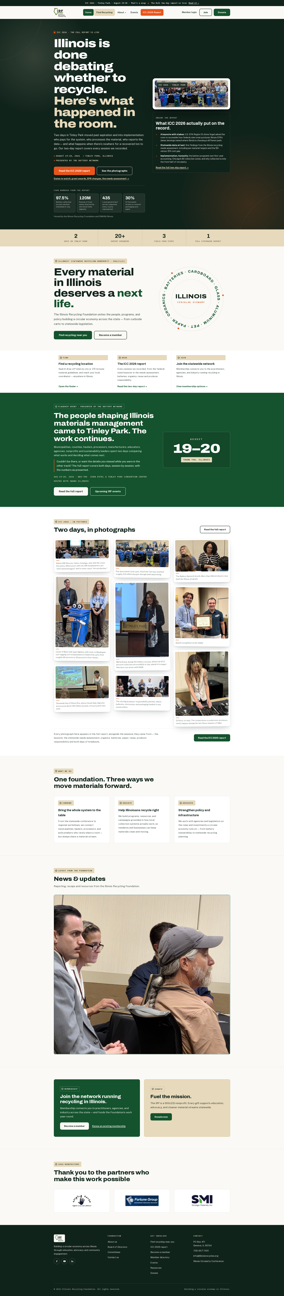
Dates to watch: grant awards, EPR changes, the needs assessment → (91, 178)
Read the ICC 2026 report (74, 170)
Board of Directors (117, 1247)
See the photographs (114, 170)
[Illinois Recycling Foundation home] (60, 12)
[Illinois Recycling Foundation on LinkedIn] (72, 1261)
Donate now (161, 1117)
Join (206, 12)
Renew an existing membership (109, 1126)
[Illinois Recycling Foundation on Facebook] (57, 1261)
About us (112, 1242)
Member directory (159, 1257)
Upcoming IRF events (108, 491)
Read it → (194, 3)
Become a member (110, 335)
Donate (222, 12)
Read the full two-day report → (172, 167)
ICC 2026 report (158, 1247)
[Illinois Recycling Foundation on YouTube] (64, 1261)
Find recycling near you (73, 335)
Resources (156, 1268)
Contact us (113, 1257)
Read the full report (71, 491)
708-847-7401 (201, 1250)
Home (88, 12)
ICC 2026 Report (152, 12)
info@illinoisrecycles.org (205, 1256)
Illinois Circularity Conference (208, 1261)
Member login (189, 12)
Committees (114, 1252)
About (121, 12)
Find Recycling (104, 12)
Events (134, 12)
